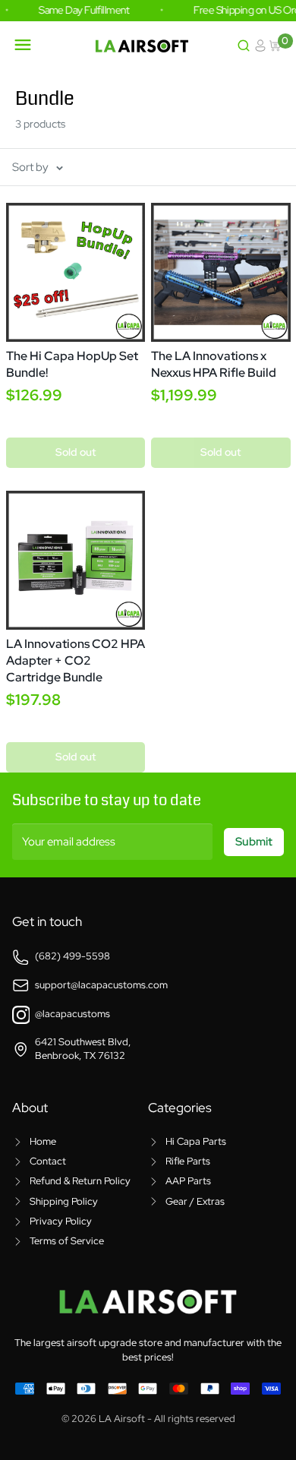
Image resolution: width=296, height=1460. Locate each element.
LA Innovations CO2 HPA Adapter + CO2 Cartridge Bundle (75, 660)
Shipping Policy (64, 1201)
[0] (276, 45)
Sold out (75, 452)
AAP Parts (188, 1180)
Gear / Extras (195, 1201)
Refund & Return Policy (80, 1180)
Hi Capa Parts (195, 1141)
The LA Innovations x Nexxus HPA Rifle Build (213, 364)
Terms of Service (67, 1240)
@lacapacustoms (72, 1013)
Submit (253, 841)
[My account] (260, 45)
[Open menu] (22, 44)
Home (43, 1141)
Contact (48, 1161)
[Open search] (243, 45)
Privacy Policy (61, 1221)
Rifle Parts (187, 1161)
